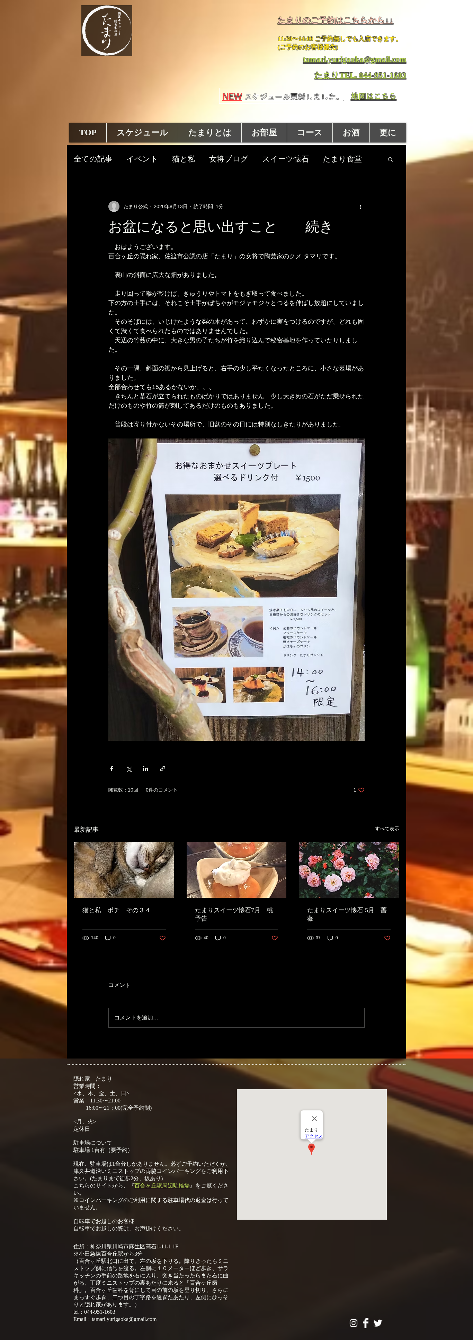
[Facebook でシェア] (111, 768)
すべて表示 (387, 828)
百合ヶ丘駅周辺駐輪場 (162, 1186)
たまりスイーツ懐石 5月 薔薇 (347, 914)
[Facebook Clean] (365, 1323)
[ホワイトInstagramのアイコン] (353, 1323)
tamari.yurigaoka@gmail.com (124, 1319)
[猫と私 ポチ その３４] (124, 870)
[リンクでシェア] (162, 768)
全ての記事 (93, 159)
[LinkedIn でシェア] (145, 768)
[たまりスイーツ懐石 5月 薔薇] (349, 870)
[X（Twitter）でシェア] (128, 768)
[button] (390, 159)
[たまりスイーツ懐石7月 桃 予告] (237, 870)
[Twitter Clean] (378, 1323)
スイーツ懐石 (285, 159)
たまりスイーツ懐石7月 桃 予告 (236, 914)
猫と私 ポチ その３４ (116, 910)
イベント (142, 159)
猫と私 (183, 159)
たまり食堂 (342, 159)
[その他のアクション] (360, 206)
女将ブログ (228, 159)
